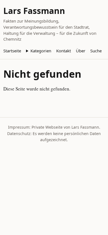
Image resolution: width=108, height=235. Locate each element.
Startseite (12, 50)
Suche (96, 50)
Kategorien (40, 50)
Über (80, 50)
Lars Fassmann (34, 10)
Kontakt (63, 50)
